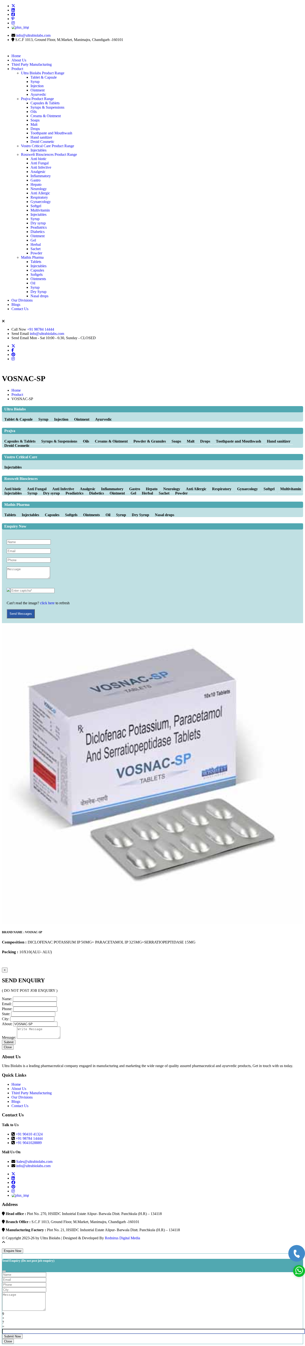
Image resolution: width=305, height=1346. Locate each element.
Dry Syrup (38, 292)
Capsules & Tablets (45, 103)
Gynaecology (40, 202)
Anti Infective (40, 167)
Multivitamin (40, 210)
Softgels (36, 274)
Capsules (37, 270)
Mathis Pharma (32, 257)
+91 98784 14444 (40, 329)
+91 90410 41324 (29, 1134)
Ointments (38, 279)
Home (16, 56)
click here (47, 603)
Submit (9, 1042)
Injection (37, 86)
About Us (18, 60)
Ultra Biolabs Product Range (42, 73)
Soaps (35, 120)
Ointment (37, 90)
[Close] (4, 1271)
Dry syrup (38, 223)
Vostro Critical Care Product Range (47, 146)
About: (7, 1024)
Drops (35, 129)
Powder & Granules (150, 441)
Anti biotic (38, 159)
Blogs (15, 304)
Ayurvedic (38, 94)
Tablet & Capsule (43, 77)
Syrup (35, 82)
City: (5, 1019)
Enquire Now (12, 1251)
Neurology (38, 189)
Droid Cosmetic (42, 142)
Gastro (35, 180)
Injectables (38, 150)
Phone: (7, 1009)
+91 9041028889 (29, 1143)
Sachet (35, 249)
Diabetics (37, 232)
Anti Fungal (39, 163)
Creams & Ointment (45, 116)
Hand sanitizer (41, 137)
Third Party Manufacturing (31, 64)
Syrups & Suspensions (47, 107)
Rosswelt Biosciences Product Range (49, 154)
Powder (36, 253)
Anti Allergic (40, 193)
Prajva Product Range (37, 99)
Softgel (35, 206)
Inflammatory (40, 176)
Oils (33, 112)
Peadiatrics (38, 227)
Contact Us (19, 309)
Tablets (35, 262)
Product (17, 69)
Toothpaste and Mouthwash (51, 133)
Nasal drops (39, 296)
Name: (7, 999)
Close (8, 1047)
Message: (9, 1037)
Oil (32, 283)
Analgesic (38, 172)
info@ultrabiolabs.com (33, 35)
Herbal (35, 244)
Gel (33, 240)
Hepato (35, 184)
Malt (33, 124)
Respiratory (39, 197)
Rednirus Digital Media (122, 1238)
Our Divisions (22, 300)
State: (6, 1014)
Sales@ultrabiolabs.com (34, 1161)
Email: (7, 1004)
